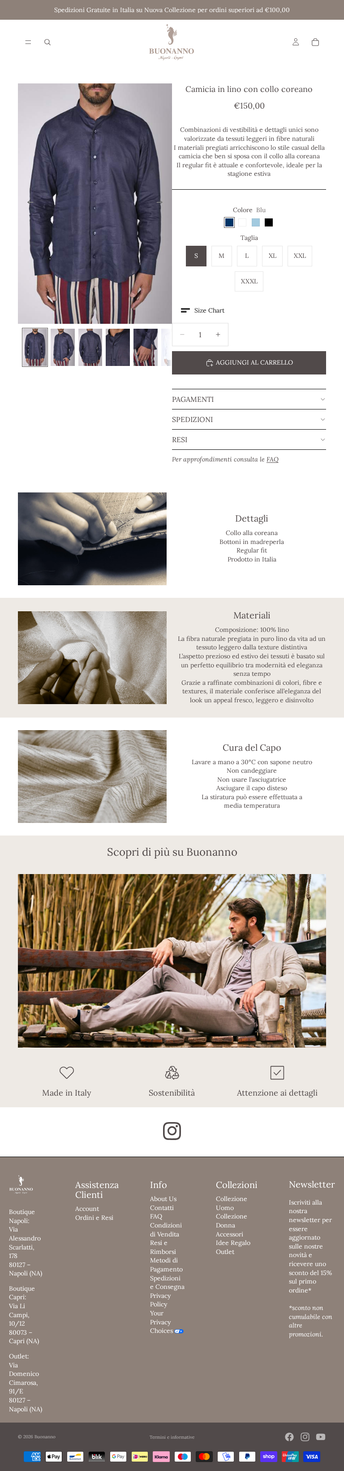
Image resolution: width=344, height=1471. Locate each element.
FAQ (156, 1216)
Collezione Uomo (231, 1203)
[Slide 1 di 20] (35, 347)
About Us (163, 1199)
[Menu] (28, 42)
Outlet (225, 1252)
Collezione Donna (231, 1220)
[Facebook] (289, 1437)
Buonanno (45, 1437)
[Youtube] (320, 1437)
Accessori (229, 1234)
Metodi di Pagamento (166, 1264)
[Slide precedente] (28, 203)
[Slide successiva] (162, 203)
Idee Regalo (233, 1243)
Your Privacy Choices (161, 1322)
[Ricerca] (47, 42)
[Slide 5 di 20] (145, 347)
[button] (202, 310)
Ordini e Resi (94, 1218)
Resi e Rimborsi (163, 1247)
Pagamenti (193, 399)
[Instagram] (305, 1437)
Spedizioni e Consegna (167, 1282)
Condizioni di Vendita (166, 1229)
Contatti (162, 1208)
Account (87, 1209)
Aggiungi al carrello (254, 362)
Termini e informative (172, 1437)
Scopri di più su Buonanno (172, 852)
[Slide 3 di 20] (90, 347)
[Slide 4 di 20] (118, 347)
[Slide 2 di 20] (63, 347)
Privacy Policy (160, 1300)
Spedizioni (192, 419)
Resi (179, 439)
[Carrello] (315, 42)
